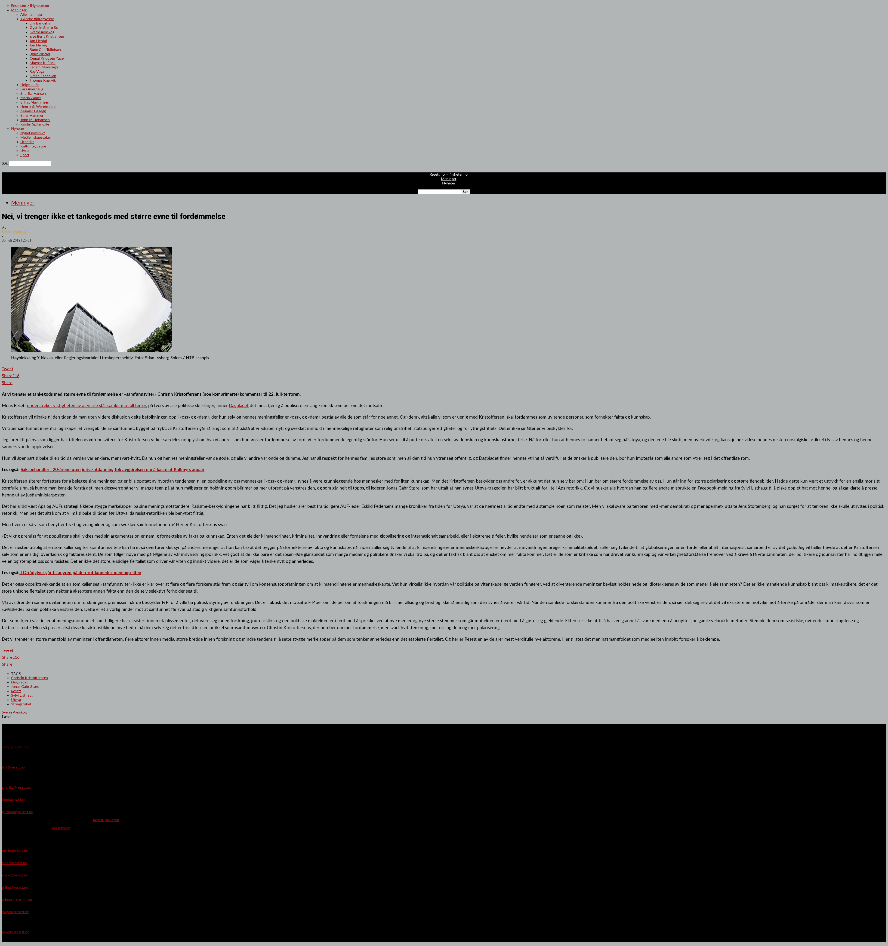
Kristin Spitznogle (34, 124)
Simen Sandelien (43, 76)
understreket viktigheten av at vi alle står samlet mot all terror (86, 405)
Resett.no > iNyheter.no (30, 6)
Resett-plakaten (106, 820)
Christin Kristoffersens (29, 678)
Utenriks (27, 142)
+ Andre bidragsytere (37, 19)
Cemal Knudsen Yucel (47, 58)
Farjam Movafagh (44, 67)
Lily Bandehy (40, 23)
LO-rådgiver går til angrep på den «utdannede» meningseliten (80, 572)
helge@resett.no (15, 747)
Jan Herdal (38, 41)
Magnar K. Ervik (43, 63)
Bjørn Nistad (40, 54)
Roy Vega (37, 71)
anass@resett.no (15, 875)
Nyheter (17, 129)
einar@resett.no (14, 863)
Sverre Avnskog (42, 32)
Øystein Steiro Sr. (44, 28)
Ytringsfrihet (21, 704)
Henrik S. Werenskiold (38, 107)
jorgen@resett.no (15, 912)
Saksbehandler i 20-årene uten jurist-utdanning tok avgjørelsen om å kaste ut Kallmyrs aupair (112, 469)
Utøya (16, 700)
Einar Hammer (31, 115)
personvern (61, 828)
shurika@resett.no (16, 787)
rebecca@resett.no (17, 900)
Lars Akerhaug (31, 89)
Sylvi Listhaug (22, 695)
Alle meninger (31, 14)
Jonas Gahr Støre (25, 687)
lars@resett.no (13, 767)
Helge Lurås (29, 85)
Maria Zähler (30, 98)
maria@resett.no (15, 851)
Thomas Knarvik (43, 80)
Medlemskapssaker (35, 137)
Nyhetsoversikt (32, 133)
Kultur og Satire (33, 146)
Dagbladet (239, 405)
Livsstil (25, 151)
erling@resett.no (15, 887)
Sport (24, 155)
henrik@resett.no (15, 932)
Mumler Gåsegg (33, 111)
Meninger (19, 10)
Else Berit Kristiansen (47, 36)
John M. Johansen (35, 120)
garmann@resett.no (17, 812)
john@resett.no (14, 800)
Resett (16, 691)
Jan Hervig (38, 45)
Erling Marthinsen (34, 102)
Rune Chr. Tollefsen (45, 50)
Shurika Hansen (33, 93)
